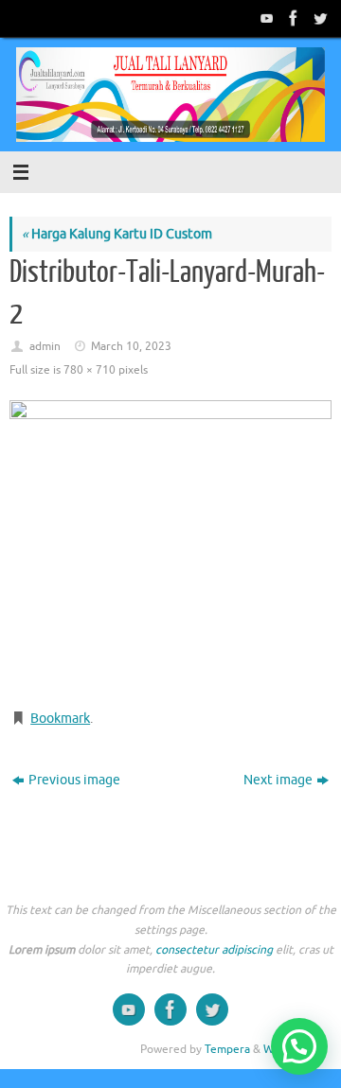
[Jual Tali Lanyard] (265, 18)
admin (45, 346)
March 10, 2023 (131, 346)
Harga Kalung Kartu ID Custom (117, 234)
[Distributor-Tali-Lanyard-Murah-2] (170, 546)
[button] (299, 1046)
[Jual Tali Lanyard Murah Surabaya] (291, 18)
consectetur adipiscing (214, 949)
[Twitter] (318, 18)
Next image (278, 780)
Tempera (227, 1049)
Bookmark (60, 719)
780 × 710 (89, 369)
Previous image (74, 780)
